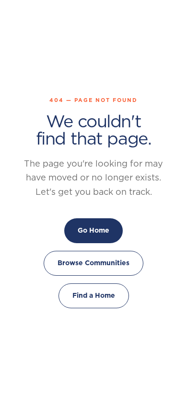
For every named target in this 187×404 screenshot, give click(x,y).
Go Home (93, 230)
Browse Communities (93, 263)
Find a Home (93, 295)
